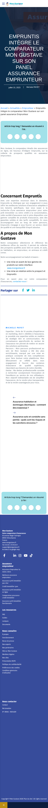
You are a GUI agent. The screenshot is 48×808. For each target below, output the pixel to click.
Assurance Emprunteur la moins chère (11, 571)
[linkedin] (14, 556)
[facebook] (4, 556)
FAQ (3, 614)
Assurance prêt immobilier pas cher (11, 582)
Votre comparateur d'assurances (14, 533)
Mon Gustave (7, 531)
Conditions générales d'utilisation (9, 672)
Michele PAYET (33, 87)
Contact (5, 705)
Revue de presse (8, 641)
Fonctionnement (8, 638)
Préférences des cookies (11, 668)
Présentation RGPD (9, 661)
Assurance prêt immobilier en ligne (11, 591)
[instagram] (20, 556)
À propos (5, 634)
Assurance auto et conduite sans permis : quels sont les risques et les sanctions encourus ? (29, 419)
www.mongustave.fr (9, 542)
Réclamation (6, 708)
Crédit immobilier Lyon (10, 586)
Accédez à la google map (11, 549)
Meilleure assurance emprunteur (9, 576)
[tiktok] (31, 556)
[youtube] (25, 556)
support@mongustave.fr (10, 547)
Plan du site (27, 799)
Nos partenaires (8, 648)
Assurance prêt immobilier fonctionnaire (11, 602)
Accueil (4, 108)
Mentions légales (8, 654)
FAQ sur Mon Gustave (9, 651)
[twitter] (9, 556)
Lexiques (5, 621)
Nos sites (5, 658)
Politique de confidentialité (11, 664)
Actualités (15, 108)
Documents (6, 624)
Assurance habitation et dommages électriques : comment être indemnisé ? (29, 404)
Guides (4, 618)
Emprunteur (27, 108)
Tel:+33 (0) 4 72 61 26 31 (10, 545)
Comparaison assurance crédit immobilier (10, 597)
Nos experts (6, 644)
